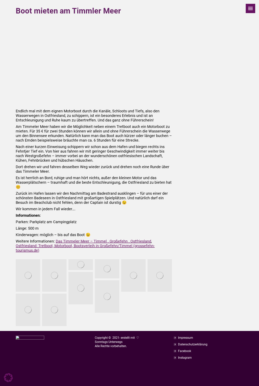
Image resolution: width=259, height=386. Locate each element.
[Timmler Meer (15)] (80, 288)
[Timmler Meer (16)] (107, 296)
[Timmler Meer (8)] (107, 269)
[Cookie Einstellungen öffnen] (8, 381)
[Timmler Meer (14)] (160, 275)
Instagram (185, 357)
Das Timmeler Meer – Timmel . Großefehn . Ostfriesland (103, 241)
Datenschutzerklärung (192, 344)
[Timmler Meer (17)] (28, 310)
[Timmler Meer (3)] (54, 275)
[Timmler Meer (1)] (28, 275)
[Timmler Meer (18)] (54, 310)
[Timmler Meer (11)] (133, 275)
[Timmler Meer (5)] (80, 264)
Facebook (184, 351)
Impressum (185, 338)
